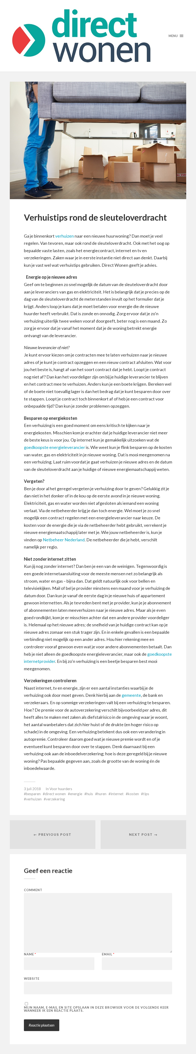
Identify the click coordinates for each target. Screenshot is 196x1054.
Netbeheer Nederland (64, 539)
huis (90, 794)
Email (108, 954)
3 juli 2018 (32, 789)
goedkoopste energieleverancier (54, 447)
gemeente (131, 695)
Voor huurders (60, 789)
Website (31, 978)
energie (76, 794)
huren (101, 794)
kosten (133, 794)
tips (146, 794)
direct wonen (55, 794)
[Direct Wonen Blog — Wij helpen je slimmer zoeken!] (98, 35)
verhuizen (64, 236)
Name (30, 954)
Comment (33, 890)
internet (117, 794)
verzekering (55, 799)
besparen (33, 794)
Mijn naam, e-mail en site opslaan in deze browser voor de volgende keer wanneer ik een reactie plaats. (96, 1009)
